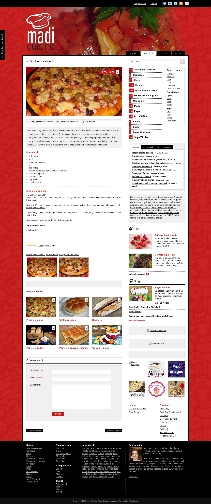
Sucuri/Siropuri (139, 132)
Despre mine (140, 3)
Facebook (164, 4)
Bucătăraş (164, 409)
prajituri (172, 205)
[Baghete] (107, 316)
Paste (134, 106)
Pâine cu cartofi (35, 348)
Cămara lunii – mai (165, 254)
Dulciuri (136, 85)
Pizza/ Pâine (138, 116)
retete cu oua (160, 210)
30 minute (49, 122)
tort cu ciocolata (148, 218)
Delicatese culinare (168, 419)
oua (137, 205)
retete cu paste (174, 210)
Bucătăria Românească (170, 412)
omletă (177, 202)
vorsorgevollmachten (35, 208)
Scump (169, 118)
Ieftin (93, 122)
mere (161, 202)
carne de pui (157, 197)
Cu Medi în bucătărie (138, 409)
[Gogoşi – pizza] (107, 344)
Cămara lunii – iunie (166, 235)
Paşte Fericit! (162, 287)
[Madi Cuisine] (40, 49)
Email (187, 4)
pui (178, 205)
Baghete (97, 320)
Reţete (148, 53)
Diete (134, 80)
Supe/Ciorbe (138, 137)
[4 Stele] (33, 245)
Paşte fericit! (135, 311)
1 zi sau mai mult (173, 88)
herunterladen (66, 220)
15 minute (170, 74)
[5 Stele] (35, 245)
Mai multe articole (137, 274)
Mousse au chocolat (141, 176)
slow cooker (158, 215)
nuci (166, 202)
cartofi (179, 197)
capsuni (147, 197)
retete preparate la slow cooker (102, 471)
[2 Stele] (29, 245)
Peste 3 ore (171, 85)
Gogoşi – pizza (100, 348)
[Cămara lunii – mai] (140, 268)
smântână (168, 215)
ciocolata (162, 200)
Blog (178, 53)
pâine (132, 207)
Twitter (176, 4)
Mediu (169, 115)
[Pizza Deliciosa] (41, 316)
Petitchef (164, 429)
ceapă (154, 200)
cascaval (134, 200)
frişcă (144, 202)
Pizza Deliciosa (34, 320)
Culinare (164, 415)
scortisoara (147, 215)
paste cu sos (145, 205)
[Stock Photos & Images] (176, 377)
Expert (169, 104)
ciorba (170, 200)
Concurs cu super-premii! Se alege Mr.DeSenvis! (151, 316)
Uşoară (75, 122)
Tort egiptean (138, 156)
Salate (134, 121)
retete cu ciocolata (159, 207)
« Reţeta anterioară (35, 431)
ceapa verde (144, 200)
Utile (164, 53)
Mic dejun (136, 101)
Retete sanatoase (168, 436)
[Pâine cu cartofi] (41, 344)
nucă (171, 202)
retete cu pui (135, 212)
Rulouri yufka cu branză (143, 180)
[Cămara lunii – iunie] (140, 248)
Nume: (36, 370)
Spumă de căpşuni (140, 173)
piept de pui (157, 205)
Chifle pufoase (67, 320)
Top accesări (148, 147)
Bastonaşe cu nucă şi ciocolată (146, 170)
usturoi (159, 218)
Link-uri (154, 3)
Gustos (163, 426)
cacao (140, 197)
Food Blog (164, 422)
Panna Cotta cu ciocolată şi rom (147, 160)
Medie (169, 99)
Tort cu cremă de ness (142, 153)
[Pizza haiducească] (42, 276)
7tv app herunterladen (36, 195)
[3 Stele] (31, 245)
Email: (36, 377)
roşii (139, 215)
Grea (169, 102)
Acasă (132, 53)
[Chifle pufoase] (74, 316)
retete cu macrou (146, 210)
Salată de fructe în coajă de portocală (149, 183)
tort (138, 218)
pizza (165, 205)
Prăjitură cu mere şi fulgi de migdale (149, 163)
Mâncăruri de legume (143, 95)
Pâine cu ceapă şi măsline (74, 348)
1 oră (169, 79)
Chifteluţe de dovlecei (142, 166)
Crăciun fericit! (162, 303)
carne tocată (169, 197)
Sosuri (134, 127)
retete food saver (149, 212)
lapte (155, 202)
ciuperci (177, 200)
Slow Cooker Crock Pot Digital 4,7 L (145, 307)
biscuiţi (133, 197)
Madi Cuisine (92, 501)
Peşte (134, 111)
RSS (181, 4)
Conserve (136, 75)
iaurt (150, 202)
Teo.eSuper (134, 412)
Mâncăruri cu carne (143, 90)
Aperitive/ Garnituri (142, 69)
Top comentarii (164, 147)
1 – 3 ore (170, 82)
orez (132, 205)
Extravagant (171, 121)
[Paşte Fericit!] (140, 300)
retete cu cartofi (143, 207)
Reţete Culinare (167, 432)
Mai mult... (133, 476)
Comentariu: (35, 385)
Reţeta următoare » (113, 431)
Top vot (135, 147)
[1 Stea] (27, 245)
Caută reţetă (182, 61)
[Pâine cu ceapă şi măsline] (74, 344)
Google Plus (170, 4)
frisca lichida (135, 202)
